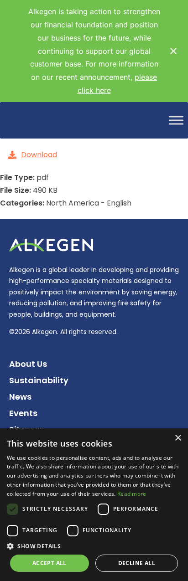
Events (23, 413)
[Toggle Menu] (176, 120)
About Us (28, 364)
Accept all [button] (49, 563)
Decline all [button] (136, 563)
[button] (94, 546)
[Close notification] (173, 51)
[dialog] (94, 504)
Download (39, 154)
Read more (131, 494)
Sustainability (38, 380)
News (20, 396)
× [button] (177, 438)
